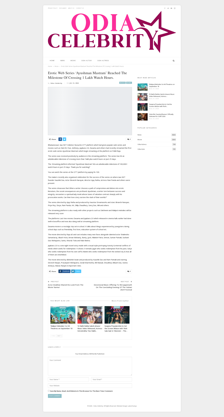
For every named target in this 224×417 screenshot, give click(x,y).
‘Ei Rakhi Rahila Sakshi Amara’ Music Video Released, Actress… (161, 95)
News (62, 61)
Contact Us (80, 8)
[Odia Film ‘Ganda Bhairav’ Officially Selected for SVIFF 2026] (143, 117)
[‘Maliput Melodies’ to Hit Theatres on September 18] (62, 315)
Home (52, 61)
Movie (73, 61)
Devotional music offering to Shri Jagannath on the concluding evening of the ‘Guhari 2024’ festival (113, 287)
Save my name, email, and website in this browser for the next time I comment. (81, 391)
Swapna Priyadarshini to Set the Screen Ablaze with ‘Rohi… (160, 105)
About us (71, 8)
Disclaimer (62, 8)
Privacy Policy (52, 8)
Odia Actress (103, 61)
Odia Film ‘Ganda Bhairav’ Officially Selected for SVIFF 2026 (161, 115)
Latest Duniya (132, 406)
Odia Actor (86, 61)
